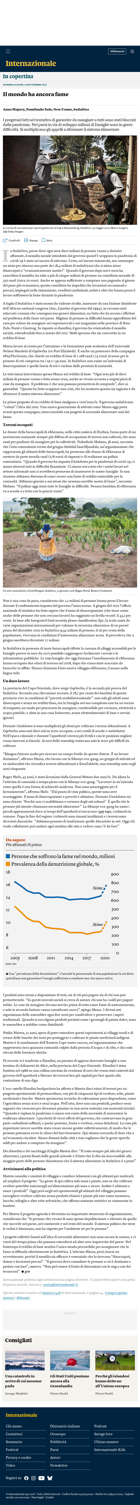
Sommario (14, 1442)
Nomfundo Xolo (39, 109)
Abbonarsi (117, 51)
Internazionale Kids (109, 1450)
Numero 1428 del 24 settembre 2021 (25, 85)
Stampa (34, 240)
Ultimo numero (106, 1442)
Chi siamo (14, 1426)
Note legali (37, 1497)
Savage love (103, 1434)
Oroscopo (58, 1434)
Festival (12, 1450)
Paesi (54, 1450)
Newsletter (59, 1466)
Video (10, 1466)
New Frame (62, 109)
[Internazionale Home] (23, 1415)
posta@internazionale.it (61, 1284)
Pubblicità (58, 1442)
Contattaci (14, 1434)
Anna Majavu (14, 109)
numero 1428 (51, 1293)
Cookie (50, 1497)
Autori (55, 1458)
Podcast (100, 1426)
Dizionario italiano (65, 1426)
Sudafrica (81, 109)
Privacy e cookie (18, 1458)
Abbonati (23, 1298)
